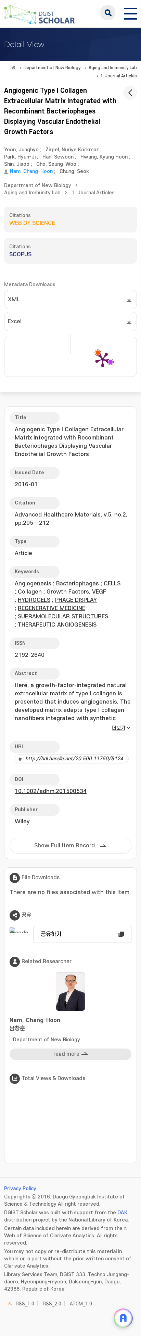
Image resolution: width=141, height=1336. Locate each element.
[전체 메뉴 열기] (130, 12)
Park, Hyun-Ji (20, 157)
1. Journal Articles (118, 76)
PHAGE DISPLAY (76, 600)
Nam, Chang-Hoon (31, 171)
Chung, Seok (74, 171)
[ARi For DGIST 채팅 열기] (123, 1318)
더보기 (118, 728)
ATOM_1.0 (81, 1303)
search (107, 12)
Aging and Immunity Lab (113, 67)
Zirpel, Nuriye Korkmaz (72, 150)
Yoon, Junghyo (21, 150)
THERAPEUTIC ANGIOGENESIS (57, 625)
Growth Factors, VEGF (76, 592)
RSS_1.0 (25, 1303)
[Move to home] (13, 67)
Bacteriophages (77, 583)
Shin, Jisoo (16, 164)
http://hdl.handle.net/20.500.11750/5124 (74, 759)
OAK (122, 1213)
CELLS (112, 583)
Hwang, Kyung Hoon (104, 157)
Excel (15, 321)
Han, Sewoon (58, 157)
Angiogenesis (33, 583)
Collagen (30, 592)
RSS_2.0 (52, 1303)
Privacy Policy (20, 1189)
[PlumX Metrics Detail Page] (103, 359)
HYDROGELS (34, 600)
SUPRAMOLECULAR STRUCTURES (63, 616)
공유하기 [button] (51, 934)
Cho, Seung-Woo (56, 164)
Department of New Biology (52, 67)
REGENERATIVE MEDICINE (51, 608)
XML (14, 299)
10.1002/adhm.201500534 (51, 791)
